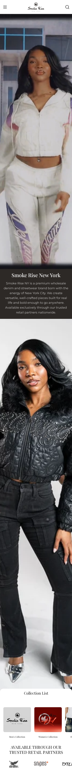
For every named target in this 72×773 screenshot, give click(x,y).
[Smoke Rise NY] (36, 7)
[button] (67, 7)
